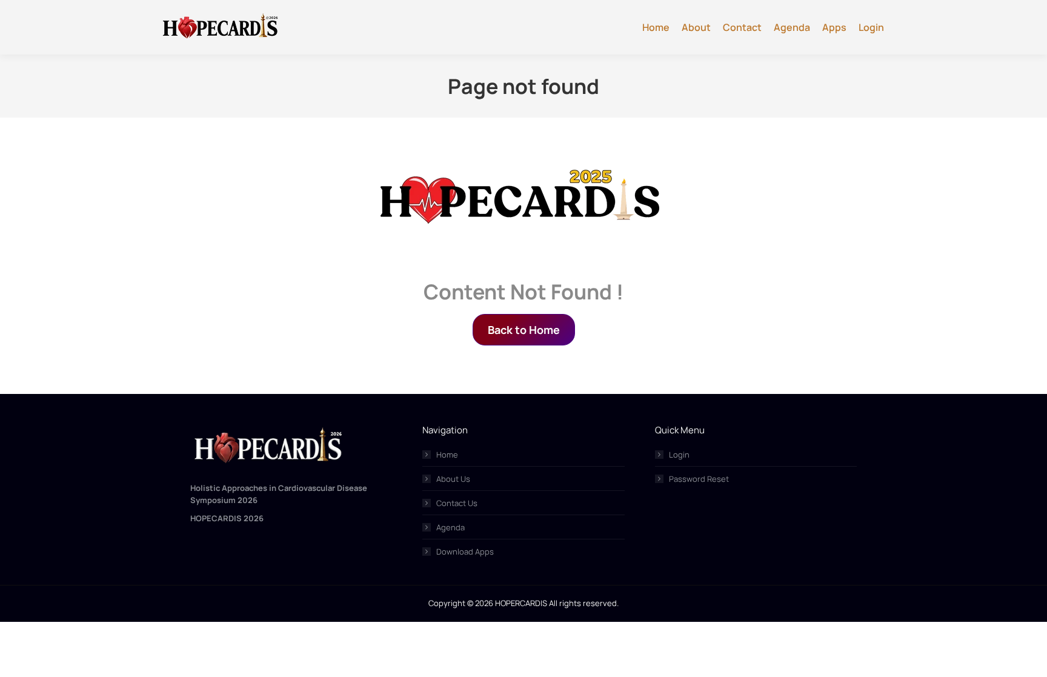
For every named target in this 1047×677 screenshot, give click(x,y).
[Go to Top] (1029, 659)
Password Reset (699, 478)
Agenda (450, 527)
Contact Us (456, 503)
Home (447, 454)
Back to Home (524, 329)
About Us (453, 478)
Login (679, 454)
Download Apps (465, 551)
